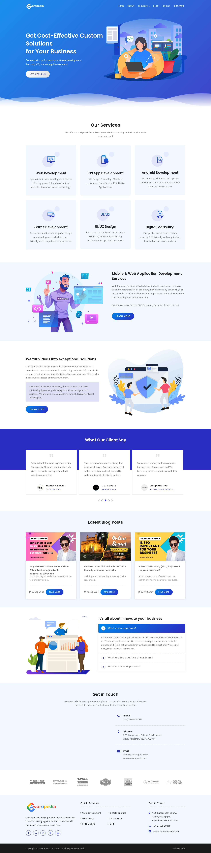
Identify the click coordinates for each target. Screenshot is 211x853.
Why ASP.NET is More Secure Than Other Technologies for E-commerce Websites (49, 570)
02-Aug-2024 (92, 591)
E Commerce (116, 818)
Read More (54, 592)
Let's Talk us (38, 74)
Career (166, 6)
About (131, 6)
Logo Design (88, 823)
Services (143, 6)
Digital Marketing (118, 812)
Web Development (91, 812)
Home (121, 6)
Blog (156, 6)
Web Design (88, 818)
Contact (179, 6)
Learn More (123, 316)
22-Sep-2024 (38, 591)
